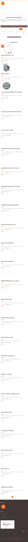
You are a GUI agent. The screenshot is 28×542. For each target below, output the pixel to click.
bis (5, 32)
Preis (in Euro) (10, 31)
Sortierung (24, 31)
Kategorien (12, 26)
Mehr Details (2, 80)
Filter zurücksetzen (25, 29)
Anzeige (17, 31)
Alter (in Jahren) (4, 31)
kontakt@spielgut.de (4, 516)
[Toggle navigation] (16, 26)
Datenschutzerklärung (11, 537)
